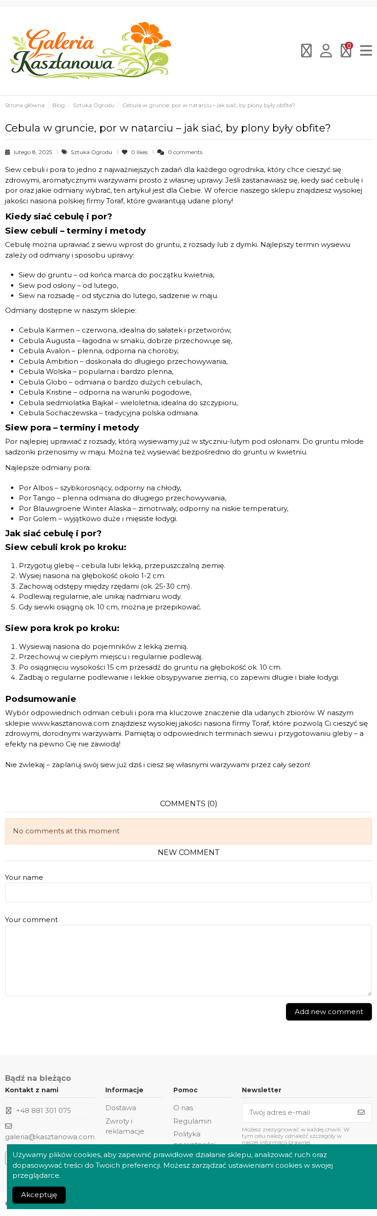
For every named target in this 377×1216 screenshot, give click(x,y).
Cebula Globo (43, 382)
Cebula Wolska (45, 371)
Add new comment (329, 1011)
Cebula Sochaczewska (58, 412)
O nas (183, 1107)
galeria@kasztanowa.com (50, 1136)
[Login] (326, 51)
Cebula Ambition (48, 361)
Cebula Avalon (44, 350)
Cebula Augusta (47, 340)
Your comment (31, 919)
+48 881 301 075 (43, 1110)
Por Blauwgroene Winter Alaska (75, 508)
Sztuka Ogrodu (92, 152)
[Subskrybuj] (361, 1112)
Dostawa (120, 1107)
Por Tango (37, 497)
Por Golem (38, 518)
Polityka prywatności (194, 1139)
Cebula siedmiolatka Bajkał (66, 402)
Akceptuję (39, 1194)
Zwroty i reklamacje (124, 1126)
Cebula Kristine (45, 392)
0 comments (185, 152)
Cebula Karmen (46, 330)
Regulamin (192, 1121)
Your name (24, 877)
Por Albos (36, 487)
